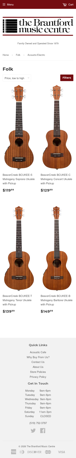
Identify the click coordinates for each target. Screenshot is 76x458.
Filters (67, 77)
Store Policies (38, 372)
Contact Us (38, 362)
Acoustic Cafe (38, 352)
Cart (70, 4)
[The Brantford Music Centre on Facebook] (42, 431)
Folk (18, 54)
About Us (38, 367)
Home (6, 54)
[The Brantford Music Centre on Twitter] (33, 431)
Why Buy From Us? (38, 357)
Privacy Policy (38, 377)
